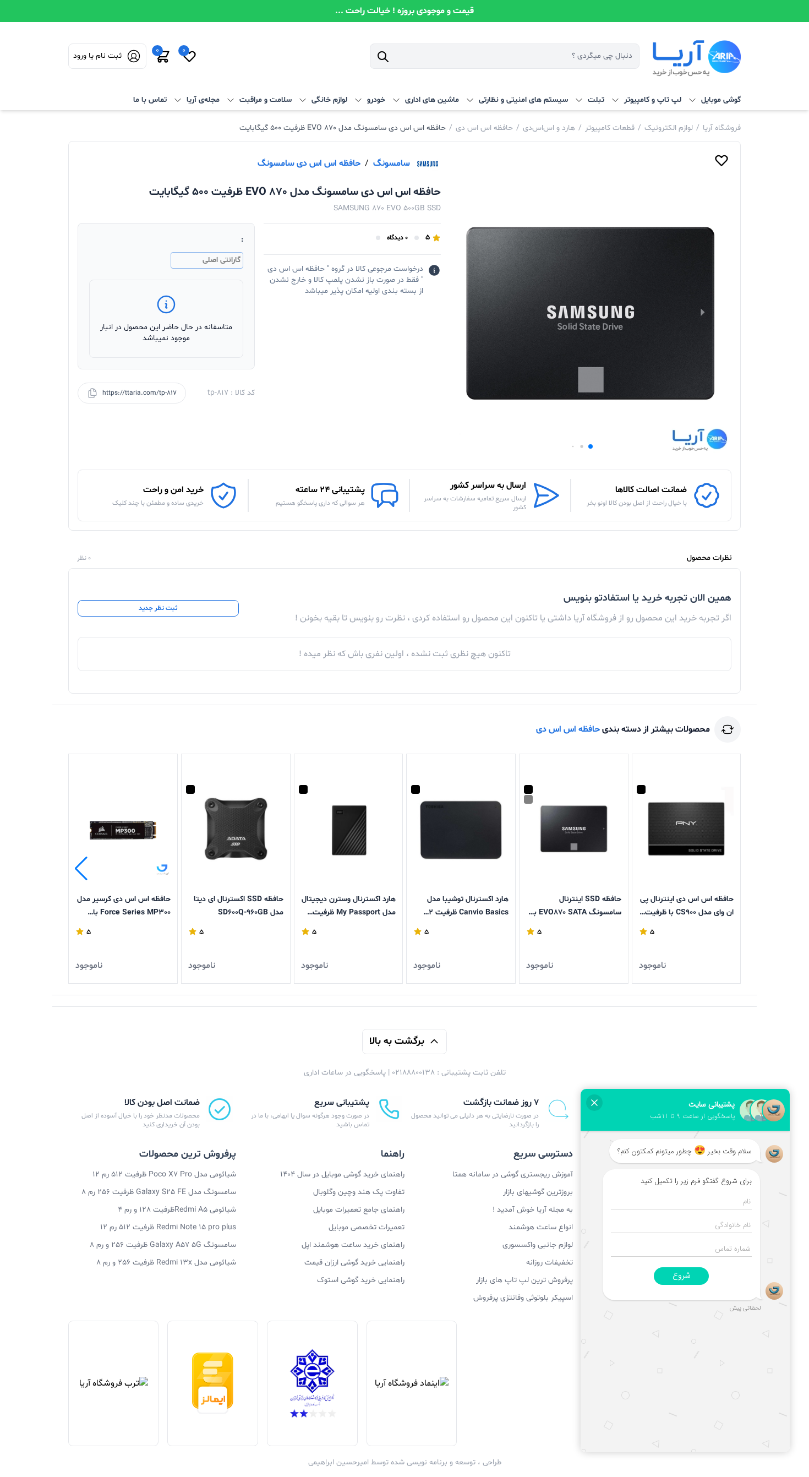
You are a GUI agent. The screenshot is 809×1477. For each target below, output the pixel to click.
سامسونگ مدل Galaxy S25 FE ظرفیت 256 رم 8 (158, 1192)
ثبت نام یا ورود (97, 56)
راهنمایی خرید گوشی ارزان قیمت (354, 1262)
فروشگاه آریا (722, 128)
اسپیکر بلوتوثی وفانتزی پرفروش (523, 1298)
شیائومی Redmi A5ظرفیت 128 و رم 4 (177, 1210)
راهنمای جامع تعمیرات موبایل (358, 1210)
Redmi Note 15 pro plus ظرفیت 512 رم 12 (168, 1227)
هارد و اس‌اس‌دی (549, 128)
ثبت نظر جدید (158, 608)
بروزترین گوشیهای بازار (538, 1192)
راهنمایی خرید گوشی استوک (360, 1280)
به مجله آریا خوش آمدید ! (533, 1210)
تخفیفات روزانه (549, 1262)
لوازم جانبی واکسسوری (537, 1245)
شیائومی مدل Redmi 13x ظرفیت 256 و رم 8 (166, 1262)
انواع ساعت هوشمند (541, 1227)
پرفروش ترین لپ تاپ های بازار (524, 1280)
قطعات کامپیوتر (610, 128)
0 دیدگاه (397, 237)
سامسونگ (391, 163)
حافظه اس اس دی (484, 128)
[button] (590, 446)
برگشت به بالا (396, 1041)
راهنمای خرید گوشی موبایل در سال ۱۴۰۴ (342, 1174)
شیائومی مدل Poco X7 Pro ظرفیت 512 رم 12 (164, 1174)
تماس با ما (150, 100)
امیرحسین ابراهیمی (338, 1462)
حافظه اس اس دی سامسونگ (309, 163)
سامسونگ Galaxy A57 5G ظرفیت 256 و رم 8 (163, 1245)
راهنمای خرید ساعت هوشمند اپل (353, 1245)
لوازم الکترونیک (668, 128)
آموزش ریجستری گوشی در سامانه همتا (512, 1174)
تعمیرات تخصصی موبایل (366, 1227)
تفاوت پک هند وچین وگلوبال (358, 1192)
